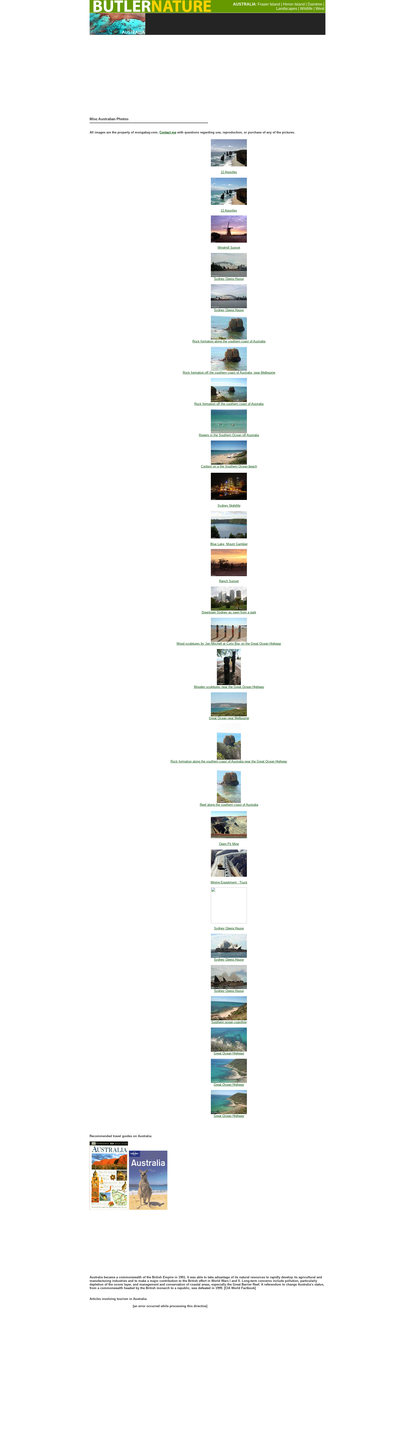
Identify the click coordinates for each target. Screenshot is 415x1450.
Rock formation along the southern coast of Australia (228, 341)
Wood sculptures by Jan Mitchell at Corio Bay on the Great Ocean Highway (229, 643)
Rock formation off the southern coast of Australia (228, 404)
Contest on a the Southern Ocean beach (229, 466)
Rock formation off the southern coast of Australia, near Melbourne (229, 372)
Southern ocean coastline (229, 1022)
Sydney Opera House (229, 279)
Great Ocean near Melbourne (229, 718)
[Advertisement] (207, 78)
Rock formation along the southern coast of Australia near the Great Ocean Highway (229, 761)
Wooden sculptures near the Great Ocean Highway (229, 687)
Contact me (167, 132)
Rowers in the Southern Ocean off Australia (229, 435)
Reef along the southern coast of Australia (229, 805)
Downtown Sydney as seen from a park (229, 612)
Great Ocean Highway (229, 1053)
